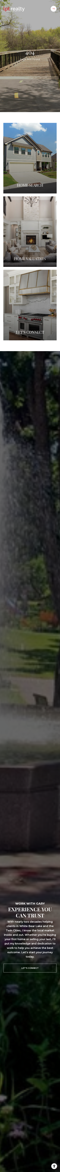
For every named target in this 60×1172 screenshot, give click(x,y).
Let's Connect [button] (30, 968)
